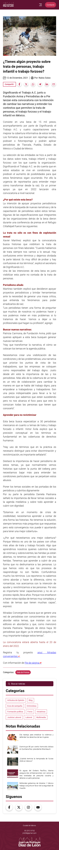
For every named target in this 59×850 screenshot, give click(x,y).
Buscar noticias (18, 684)
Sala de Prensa (23, 672)
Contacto (50, 5)
